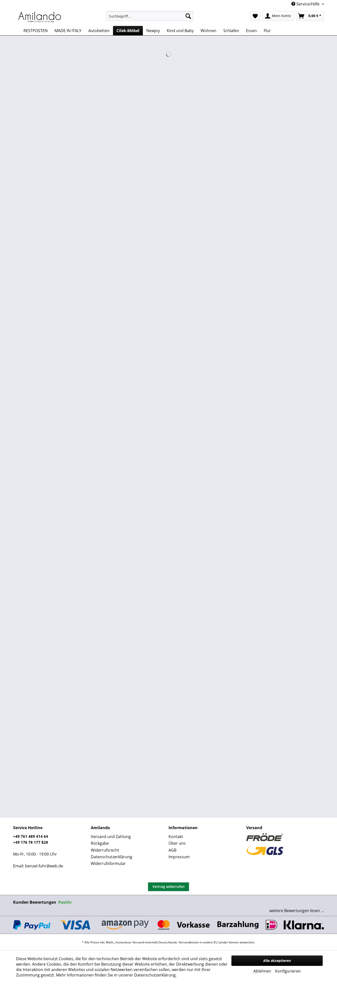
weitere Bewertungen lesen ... (296, 910)
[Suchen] (188, 16)
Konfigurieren (288, 971)
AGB (172, 850)
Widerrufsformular (108, 863)
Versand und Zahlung (111, 836)
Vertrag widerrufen (168, 886)
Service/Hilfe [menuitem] (307, 4)
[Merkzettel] (255, 16)
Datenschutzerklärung (111, 856)
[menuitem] (149, 16)
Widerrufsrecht (105, 850)
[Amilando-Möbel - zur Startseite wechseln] (40, 17)
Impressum (179, 856)
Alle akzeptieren (277, 960)
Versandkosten (189, 942)
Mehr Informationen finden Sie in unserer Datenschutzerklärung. (116, 975)
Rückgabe (100, 843)
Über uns (177, 843)
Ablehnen (262, 971)
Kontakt (175, 836)
